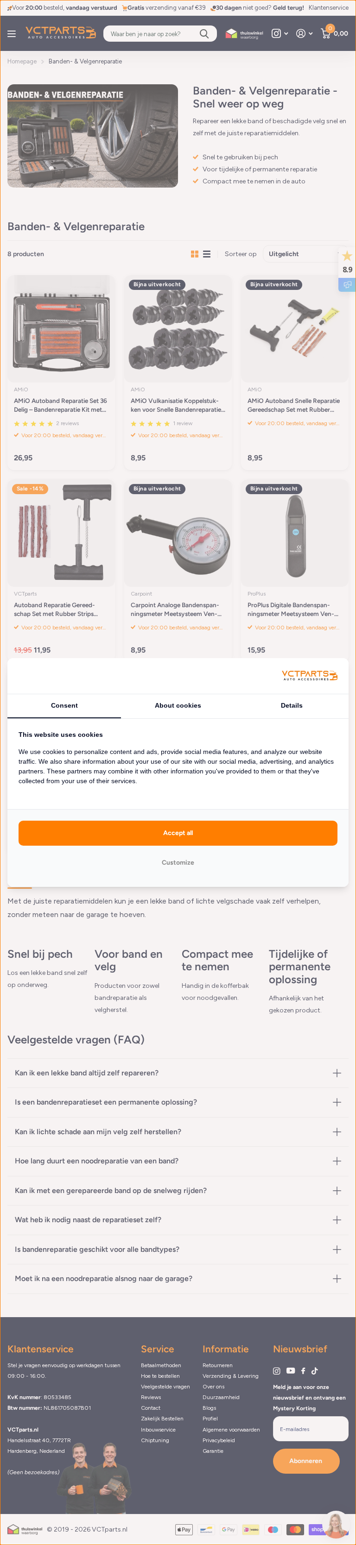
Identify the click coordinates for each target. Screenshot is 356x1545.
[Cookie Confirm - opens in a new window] (309, 676)
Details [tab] (292, 705)
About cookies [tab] (178, 705)
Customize (178, 863)
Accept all (178, 833)
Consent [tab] (64, 705)
